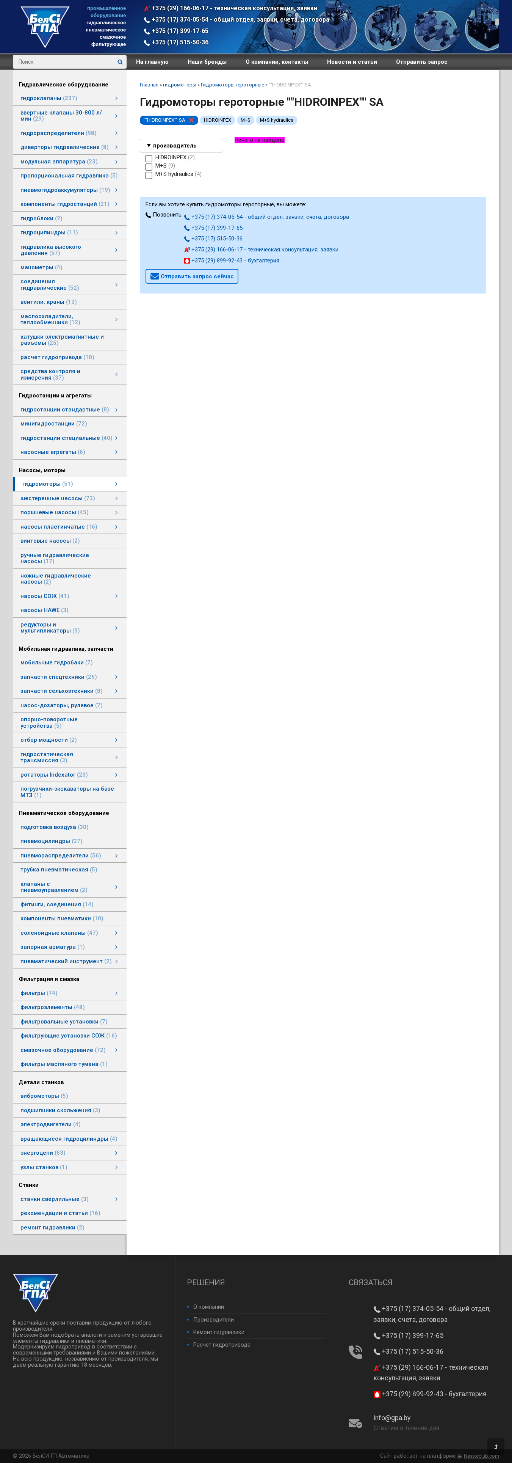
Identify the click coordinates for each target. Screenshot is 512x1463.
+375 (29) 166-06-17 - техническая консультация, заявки (233, 8)
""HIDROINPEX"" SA (164, 120)
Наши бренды (207, 61)
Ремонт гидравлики (218, 1332)
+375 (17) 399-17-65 (179, 31)
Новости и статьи (352, 61)
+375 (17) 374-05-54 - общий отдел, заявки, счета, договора (239, 19)
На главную (152, 61)
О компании (208, 1306)
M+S (246, 120)
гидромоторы (179, 85)
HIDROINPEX (217, 120)
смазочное (113, 37)
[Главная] (45, 46)
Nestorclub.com (481, 1456)
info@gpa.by (392, 1418)
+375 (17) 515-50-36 (179, 42)
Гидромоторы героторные (232, 85)
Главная (149, 85)
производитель (175, 145)
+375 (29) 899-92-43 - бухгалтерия (234, 260)
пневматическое (106, 30)
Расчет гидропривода (222, 1344)
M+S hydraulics (276, 120)
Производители (213, 1319)
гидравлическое (106, 22)
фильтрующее (108, 44)
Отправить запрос (422, 61)
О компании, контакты (277, 61)
